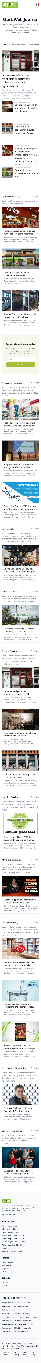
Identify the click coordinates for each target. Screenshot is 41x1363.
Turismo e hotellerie (20, 1332)
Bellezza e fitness (8, 1310)
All (5, 44)
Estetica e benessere (10, 1317)
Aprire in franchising (17, 44)
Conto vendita (7, 1248)
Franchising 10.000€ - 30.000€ (13, 1235)
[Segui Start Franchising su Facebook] (6, 1214)
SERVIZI (17, 1328)
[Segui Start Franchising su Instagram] (3, 1214)
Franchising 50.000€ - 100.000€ (14, 1242)
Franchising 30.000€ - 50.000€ (13, 1239)
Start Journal (6, 1265)
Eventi (4, 1272)
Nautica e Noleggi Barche (23, 1321)
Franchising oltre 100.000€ (12, 1245)
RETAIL (31, 1324)
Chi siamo (5, 1283)
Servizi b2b (27, 1328)
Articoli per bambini (20, 1306)
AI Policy (17, 1353)
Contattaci (6, 1286)
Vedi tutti (35, 196)
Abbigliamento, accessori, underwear (16, 1303)
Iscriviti (20, 364)
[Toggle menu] (21, 5)
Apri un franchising (9, 1226)
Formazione (24, 1317)
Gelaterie (35, 1317)
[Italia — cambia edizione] (37, 5)
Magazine (5, 1268)
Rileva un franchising (10, 1229)
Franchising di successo (11, 1262)
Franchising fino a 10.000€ (12, 1232)
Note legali (35, 1353)
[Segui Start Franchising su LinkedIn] (10, 1214)
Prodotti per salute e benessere (14, 1324)
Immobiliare (6, 1321)
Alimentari (6, 1306)
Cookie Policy (24, 1353)
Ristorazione (6, 1328)
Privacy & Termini (5, 1353)
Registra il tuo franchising (12, 1251)
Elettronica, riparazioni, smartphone (15, 1313)
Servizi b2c (6, 1332)
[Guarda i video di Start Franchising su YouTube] (14, 1214)
